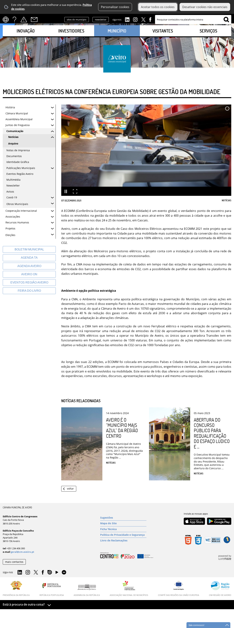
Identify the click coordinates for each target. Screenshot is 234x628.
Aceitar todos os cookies (158, 7)
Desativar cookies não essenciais (204, 7)
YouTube (57, 573)
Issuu (50, 572)
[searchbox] (193, 19)
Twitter (143, 19)
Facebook (150, 19)
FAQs (14, 19)
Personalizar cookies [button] (115, 7)
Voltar (70, 488)
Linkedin (127, 19)
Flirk (64, 572)
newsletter (100, 19)
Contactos (34, 19)
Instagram (135, 19)
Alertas (23, 19)
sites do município (76, 19)
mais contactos (14, 562)
